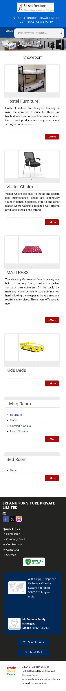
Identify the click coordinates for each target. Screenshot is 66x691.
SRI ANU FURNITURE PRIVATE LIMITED (36, 19)
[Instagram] (19, 521)
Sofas (14, 420)
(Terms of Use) (30, 674)
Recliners (16, 414)
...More (52, 136)
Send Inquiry (35, 642)
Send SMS (36, 652)
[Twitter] (12, 521)
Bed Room (16, 459)
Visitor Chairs (19, 186)
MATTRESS (17, 272)
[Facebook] (6, 521)
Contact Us (12, 549)
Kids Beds (16, 370)
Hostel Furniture (22, 101)
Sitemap (11, 555)
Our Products (14, 544)
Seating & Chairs (20, 426)
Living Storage (19, 431)
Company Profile (16, 539)
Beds (13, 470)
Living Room (18, 403)
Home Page (13, 533)
